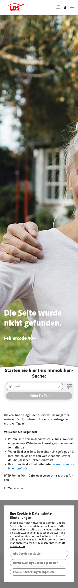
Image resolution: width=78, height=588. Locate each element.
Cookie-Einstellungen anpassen (33, 572)
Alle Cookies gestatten (27, 554)
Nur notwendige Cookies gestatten (35, 563)
